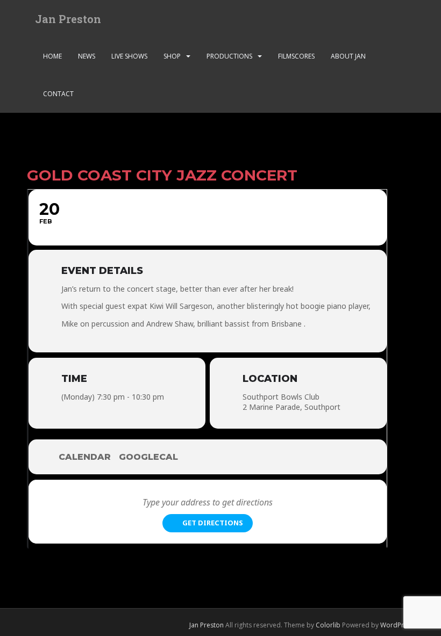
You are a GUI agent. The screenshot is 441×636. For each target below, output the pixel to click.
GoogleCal (148, 457)
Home (52, 56)
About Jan (348, 56)
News (86, 56)
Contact (58, 93)
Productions (229, 56)
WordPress (397, 625)
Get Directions (212, 522)
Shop (172, 56)
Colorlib (328, 625)
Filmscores (296, 56)
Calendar (85, 457)
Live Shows (129, 56)
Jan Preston (68, 19)
